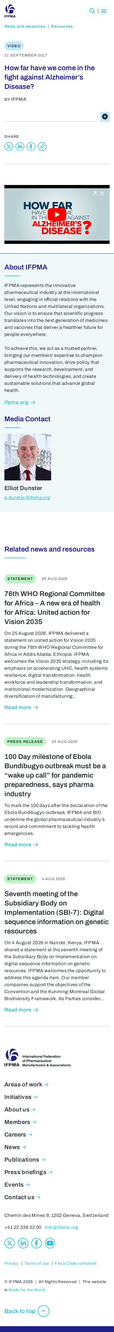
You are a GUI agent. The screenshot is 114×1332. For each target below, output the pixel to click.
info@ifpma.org (61, 1227)
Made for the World (26, 1290)
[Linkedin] (23, 1243)
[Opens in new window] (8, 146)
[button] (92, 11)
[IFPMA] (9, 11)
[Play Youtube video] (57, 214)
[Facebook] (36, 1243)
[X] (9, 1243)
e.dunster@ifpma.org (27, 497)
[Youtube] (50, 1243)
